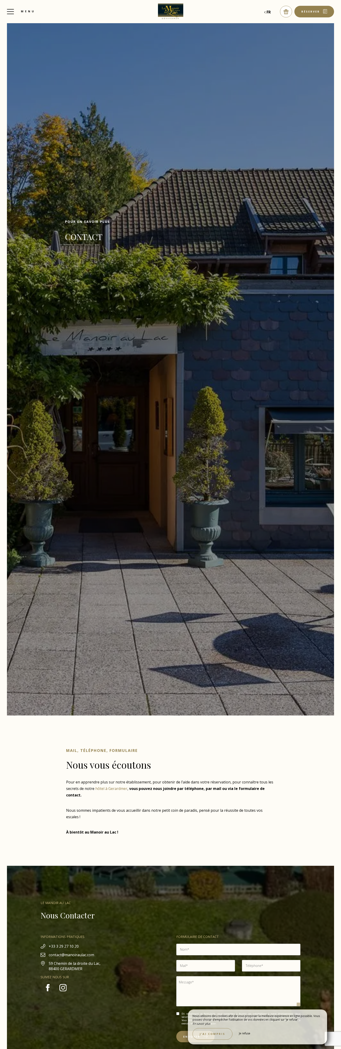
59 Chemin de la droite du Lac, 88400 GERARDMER (74, 966)
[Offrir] (286, 11)
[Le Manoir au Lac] (170, 11)
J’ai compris (212, 1034)
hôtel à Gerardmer (111, 788)
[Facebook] (48, 993)
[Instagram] (63, 993)
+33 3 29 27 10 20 (64, 946)
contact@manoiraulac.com (71, 954)
